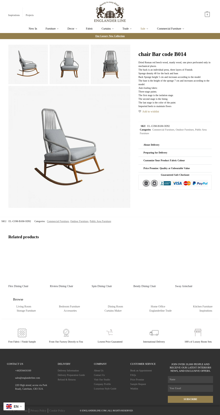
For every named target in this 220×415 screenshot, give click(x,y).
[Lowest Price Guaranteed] (110, 333)
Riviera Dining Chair (61, 286)
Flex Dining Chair (18, 286)
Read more (26, 292)
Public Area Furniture (100, 221)
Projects (30, 15)
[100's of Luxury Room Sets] (198, 333)
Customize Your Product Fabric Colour (164, 160)
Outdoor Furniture (185, 129)
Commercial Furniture (163, 129)
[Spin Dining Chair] (110, 263)
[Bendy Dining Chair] (151, 263)
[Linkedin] (35, 395)
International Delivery (154, 341)
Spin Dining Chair (102, 286)
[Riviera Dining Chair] (68, 263)
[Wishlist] (39, 250)
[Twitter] (22, 395)
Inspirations (14, 15)
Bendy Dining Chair (144, 286)
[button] (207, 12)
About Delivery (151, 145)
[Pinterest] (28, 395)
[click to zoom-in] (69, 147)
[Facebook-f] (8, 395)
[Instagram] (15, 395)
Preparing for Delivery (155, 152)
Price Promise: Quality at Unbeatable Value (166, 168)
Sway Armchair (183, 286)
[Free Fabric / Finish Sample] (22, 333)
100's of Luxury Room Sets (198, 341)
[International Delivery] (154, 333)
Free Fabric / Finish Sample (22, 341)
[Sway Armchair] (193, 263)
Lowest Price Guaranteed (110, 341)
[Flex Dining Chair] (26, 263)
